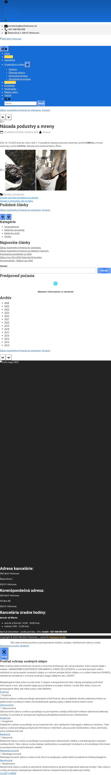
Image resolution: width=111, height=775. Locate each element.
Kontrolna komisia (18, 75)
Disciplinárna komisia (20, 79)
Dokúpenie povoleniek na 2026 (16, 254)
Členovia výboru (17, 72)
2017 (6, 332)
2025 (6, 306)
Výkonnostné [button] (7, 704)
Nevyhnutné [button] (6, 760)
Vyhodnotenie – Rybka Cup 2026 (16, 260)
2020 (6, 322)
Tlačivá (7, 95)
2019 (6, 325)
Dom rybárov (11, 10)
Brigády (8, 7)
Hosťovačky (10, 88)
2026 (6, 302)
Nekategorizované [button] (9, 750)
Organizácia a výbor (14, 64)
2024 (6, 309)
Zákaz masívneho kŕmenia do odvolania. (20, 110)
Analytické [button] (5, 718)
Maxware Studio (57, 637)
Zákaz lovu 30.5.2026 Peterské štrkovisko (21, 257)
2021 (6, 319)
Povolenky (9, 85)
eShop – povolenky (17, 20)
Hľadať (3, 266)
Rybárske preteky (13, 13)
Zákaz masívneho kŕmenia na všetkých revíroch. (24, 250)
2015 (6, 338)
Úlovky (7, 236)
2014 (6, 341)
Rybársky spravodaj (14, 229)
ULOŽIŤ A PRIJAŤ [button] (8, 773)
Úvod (7, 53)
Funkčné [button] (4, 691)
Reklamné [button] (5, 734)
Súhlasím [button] (24, 645)
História (13, 69)
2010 (6, 345)
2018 (6, 328)
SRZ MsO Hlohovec (10, 42)
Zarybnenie (10, 82)
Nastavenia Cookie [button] (9, 645)
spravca (46, 131)
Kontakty (9, 17)
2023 (6, 312)
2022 (6, 315)
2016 (6, 335)
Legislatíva (9, 59)
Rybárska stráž (11, 233)
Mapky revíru (11, 92)
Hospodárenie (11, 226)
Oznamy (8, 56)
